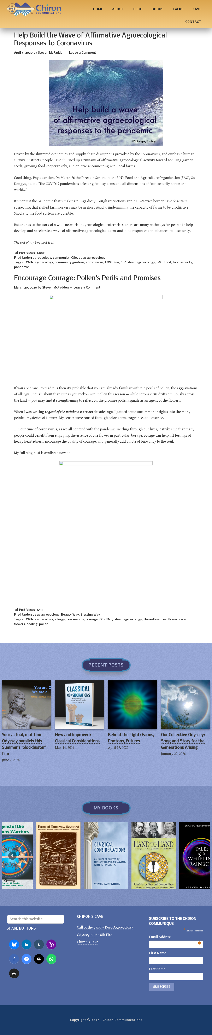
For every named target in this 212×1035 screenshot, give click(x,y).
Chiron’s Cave (87, 942)
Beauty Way (70, 614)
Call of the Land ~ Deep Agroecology (105, 927)
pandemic (21, 267)
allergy (60, 619)
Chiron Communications (34, 9)
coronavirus (94, 262)
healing (31, 624)
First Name (157, 953)
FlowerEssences (154, 619)
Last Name (157, 969)
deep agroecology (92, 258)
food (167, 262)
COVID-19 (112, 262)
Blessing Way (90, 614)
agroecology (42, 258)
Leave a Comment (82, 52)
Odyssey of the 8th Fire (94, 935)
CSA (74, 258)
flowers (19, 624)
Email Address (175, 937)
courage (92, 619)
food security (182, 262)
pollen (43, 624)
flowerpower (177, 619)
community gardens (69, 262)
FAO (160, 262)
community (61, 258)
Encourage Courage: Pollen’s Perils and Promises (87, 278)
